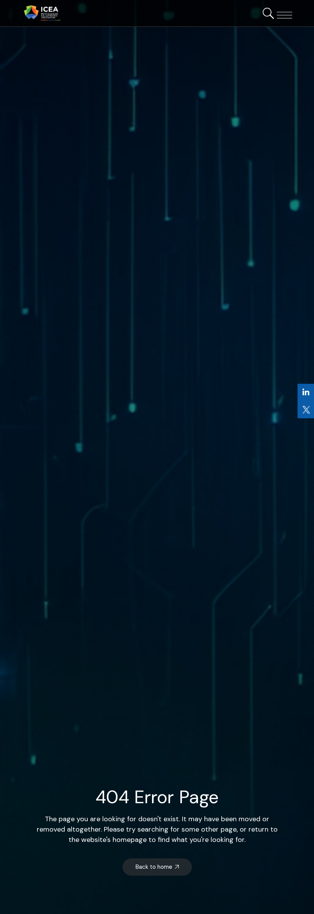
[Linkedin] (306, 392)
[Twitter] (306, 409)
